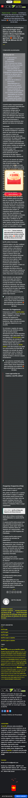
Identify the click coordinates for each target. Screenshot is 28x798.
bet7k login (4, 632)
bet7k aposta (11, 649)
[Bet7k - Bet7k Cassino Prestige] (15, 6)
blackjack (3, 653)
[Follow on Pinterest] (7, 711)
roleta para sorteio (6, 677)
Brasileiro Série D (13, 655)
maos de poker (16, 671)
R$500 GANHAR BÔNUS (21, 797)
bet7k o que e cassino (8, 637)
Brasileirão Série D (14, 659)
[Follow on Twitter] (5, 711)
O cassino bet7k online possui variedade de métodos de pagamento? (15, 88)
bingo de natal (22, 651)
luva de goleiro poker (6, 671)
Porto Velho (16, 675)
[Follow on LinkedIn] (10, 711)
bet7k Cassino (5, 652)
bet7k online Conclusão (15, 65)
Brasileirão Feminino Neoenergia (13, 657)
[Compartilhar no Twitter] (12, 592)
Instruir (14, 13)
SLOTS (19, 677)
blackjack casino (12, 653)
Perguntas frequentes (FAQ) (13, 72)
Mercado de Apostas (8, 673)
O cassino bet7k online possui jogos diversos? (14, 99)
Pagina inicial (6, 13)
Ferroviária (24, 667)
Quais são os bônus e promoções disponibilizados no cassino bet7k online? (14, 82)
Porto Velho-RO (23, 675)
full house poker (11, 670)
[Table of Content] (23, 55)
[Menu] (2, 6)
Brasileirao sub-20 (5, 655)
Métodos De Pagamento (12, 67)
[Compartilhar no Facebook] (10, 592)
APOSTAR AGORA (7, 796)
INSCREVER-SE (17, 1)
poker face (16, 673)
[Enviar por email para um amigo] (15, 592)
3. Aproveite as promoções (12, 58)
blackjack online (21, 653)
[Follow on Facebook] (2, 711)
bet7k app (4, 629)
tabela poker (17, 679)
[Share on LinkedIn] (20, 592)
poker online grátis (9, 675)
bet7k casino (20, 649)
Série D (2, 679)
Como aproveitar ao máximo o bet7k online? (14, 69)
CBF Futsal (13, 663)
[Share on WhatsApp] (7, 592)
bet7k (4, 649)
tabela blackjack (9, 679)
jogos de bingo (22, 669)
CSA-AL (14, 667)
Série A (23, 677)
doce (19, 667)
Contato (4, 715)
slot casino (14, 677)
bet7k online (20, 312)
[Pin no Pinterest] (18, 592)
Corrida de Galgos (9, 667)
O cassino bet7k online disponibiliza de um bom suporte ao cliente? (15, 94)
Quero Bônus (13, 194)
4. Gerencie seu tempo (15, 63)
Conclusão (11, 61)
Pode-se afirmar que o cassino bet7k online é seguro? (14, 76)
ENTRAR (9, 1)
